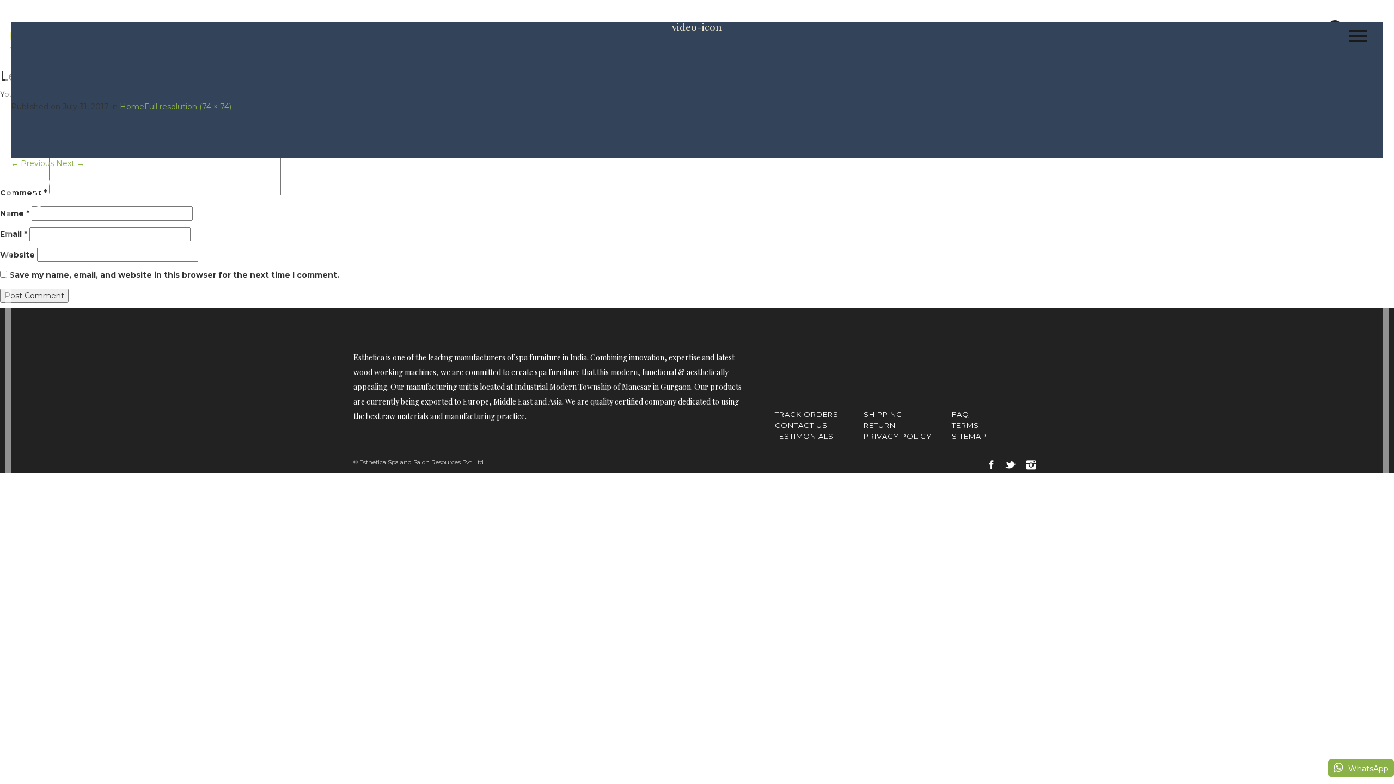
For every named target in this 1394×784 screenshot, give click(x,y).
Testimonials (804, 436)
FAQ (960, 414)
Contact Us (801, 425)
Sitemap (969, 436)
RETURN (880, 425)
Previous (32, 163)
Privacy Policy (898, 436)
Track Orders (807, 414)
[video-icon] (31, 188)
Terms (965, 425)
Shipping (883, 414)
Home (132, 107)
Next (70, 163)
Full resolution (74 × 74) (187, 107)
